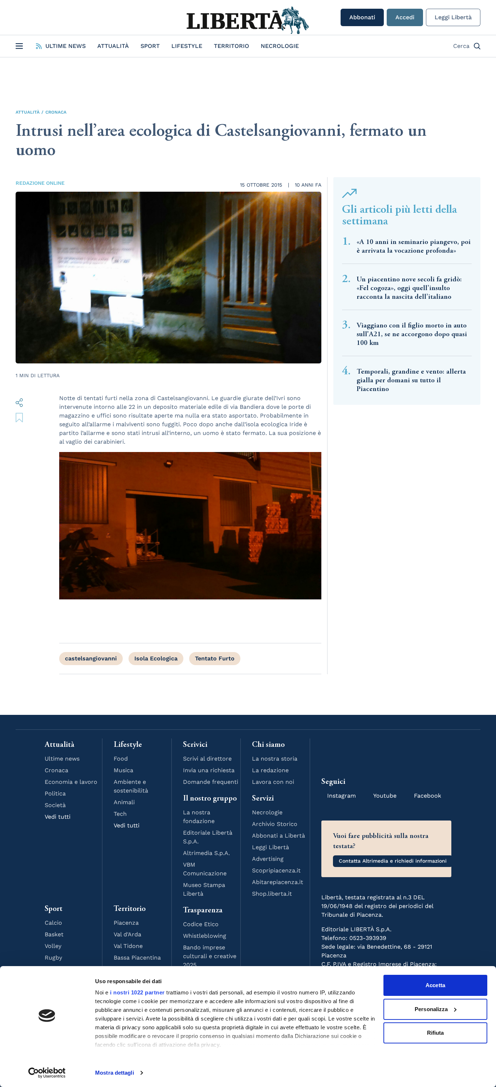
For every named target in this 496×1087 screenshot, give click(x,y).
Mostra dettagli (114, 1073)
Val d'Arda (127, 934)
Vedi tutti (57, 816)
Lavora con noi (273, 781)
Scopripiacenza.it (276, 870)
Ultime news (62, 758)
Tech (120, 813)
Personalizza (431, 1009)
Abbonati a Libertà (278, 835)
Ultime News (65, 45)
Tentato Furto (215, 658)
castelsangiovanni (91, 658)
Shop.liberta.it (272, 893)
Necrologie (280, 45)
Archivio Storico (274, 824)
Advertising (268, 858)
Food (121, 758)
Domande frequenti (210, 781)
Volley (53, 946)
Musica (123, 770)
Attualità (113, 45)
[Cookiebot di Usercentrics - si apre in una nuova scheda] (47, 1072)
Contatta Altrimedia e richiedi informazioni (393, 861)
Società (55, 805)
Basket (54, 934)
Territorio (231, 45)
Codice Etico (201, 924)
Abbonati (362, 17)
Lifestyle (186, 45)
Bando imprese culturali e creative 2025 (209, 956)
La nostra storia (274, 758)
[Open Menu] (19, 46)
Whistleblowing (204, 935)
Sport (150, 45)
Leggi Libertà (453, 17)
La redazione (270, 770)
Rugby (53, 957)
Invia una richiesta (209, 770)
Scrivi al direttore (207, 758)
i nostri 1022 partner (137, 992)
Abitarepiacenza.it (277, 882)
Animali (124, 802)
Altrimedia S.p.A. (206, 853)
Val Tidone (128, 946)
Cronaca (55, 112)
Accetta (435, 985)
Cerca (461, 45)
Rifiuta (435, 1033)
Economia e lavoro (71, 781)
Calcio (53, 922)
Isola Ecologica (156, 658)
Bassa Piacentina (137, 957)
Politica (55, 793)
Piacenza (126, 922)
